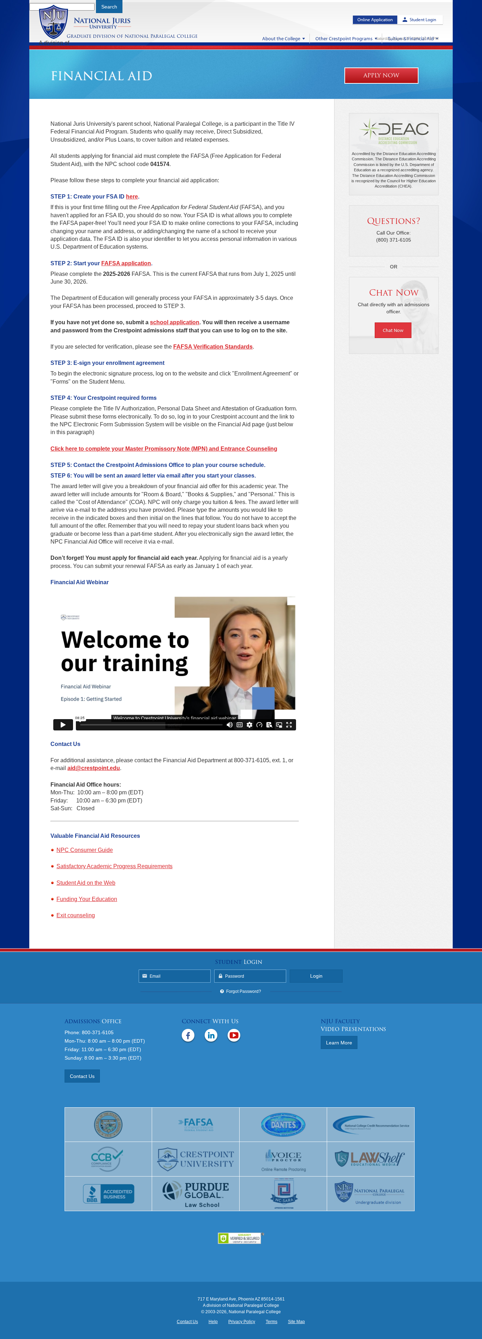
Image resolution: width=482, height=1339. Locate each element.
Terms (271, 1321)
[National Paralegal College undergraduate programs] (371, 1194)
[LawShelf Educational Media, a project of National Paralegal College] (371, 1159)
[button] (393, 329)
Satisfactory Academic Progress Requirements (114, 866)
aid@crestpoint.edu (93, 768)
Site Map (296, 1321)
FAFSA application (126, 263)
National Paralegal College (161, 36)
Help (213, 1321)
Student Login (423, 19)
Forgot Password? (243, 991)
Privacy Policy (241, 1321)
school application (174, 322)
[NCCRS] (371, 1124)
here (132, 197)
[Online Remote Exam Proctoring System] (283, 1159)
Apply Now (381, 75)
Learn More (339, 1042)
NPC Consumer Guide (84, 850)
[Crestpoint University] (196, 1159)
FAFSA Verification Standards (213, 347)
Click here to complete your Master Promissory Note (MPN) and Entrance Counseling (163, 449)
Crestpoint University (94, 22)
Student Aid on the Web (85, 883)
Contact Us (82, 1076)
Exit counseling (75, 915)
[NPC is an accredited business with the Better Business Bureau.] (108, 1194)
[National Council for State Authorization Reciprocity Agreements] (283, 1194)
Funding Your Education (86, 899)
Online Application (375, 19)
